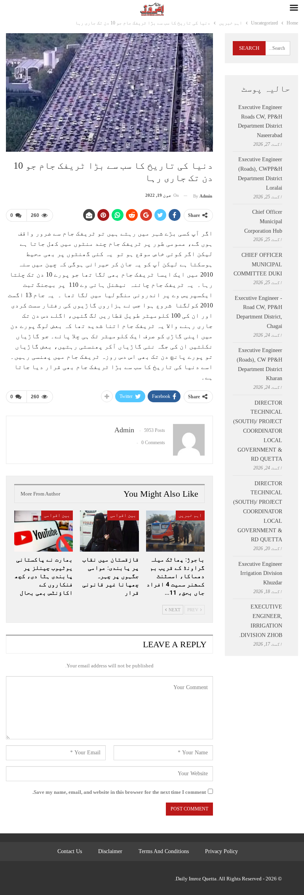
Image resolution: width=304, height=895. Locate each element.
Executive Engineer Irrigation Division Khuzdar (260, 573)
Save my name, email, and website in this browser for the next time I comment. (119, 792)
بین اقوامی (123, 515)
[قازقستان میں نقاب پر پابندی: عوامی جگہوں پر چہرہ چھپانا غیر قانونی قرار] (109, 531)
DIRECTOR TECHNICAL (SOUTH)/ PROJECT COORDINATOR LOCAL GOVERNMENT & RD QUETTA (257, 431)
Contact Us (69, 851)
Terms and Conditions (164, 851)
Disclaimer (110, 851)
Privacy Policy (221, 851)
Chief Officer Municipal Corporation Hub (263, 221)
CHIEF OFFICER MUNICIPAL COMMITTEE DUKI (258, 264)
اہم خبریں (190, 515)
